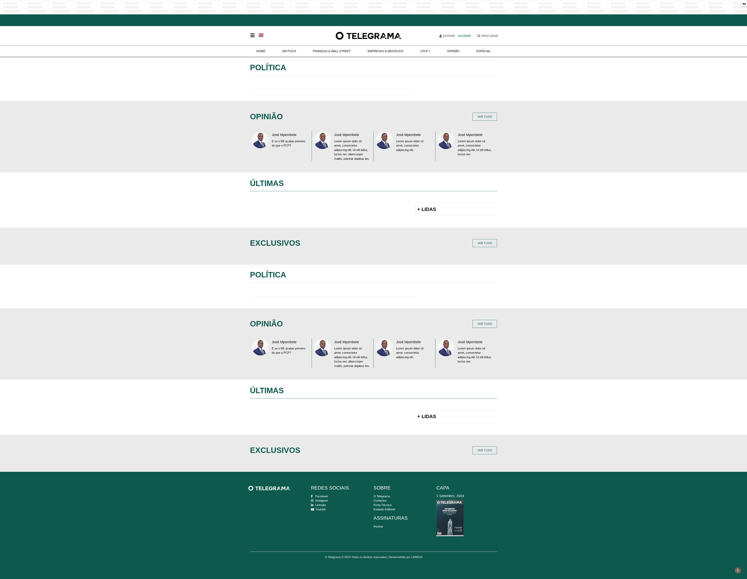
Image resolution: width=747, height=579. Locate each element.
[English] (261, 35)
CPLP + (425, 51)
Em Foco (289, 51)
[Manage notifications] (738, 570)
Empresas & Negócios (385, 51)
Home (260, 51)
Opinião (453, 51)
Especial (483, 51)
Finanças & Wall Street (332, 51)
